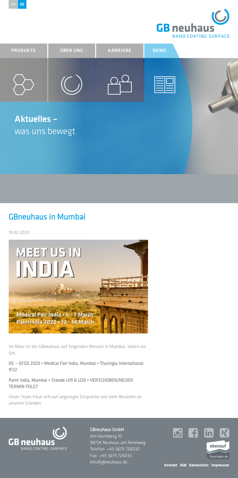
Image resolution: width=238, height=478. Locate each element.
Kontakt (170, 465)
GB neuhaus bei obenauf (218, 449)
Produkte (23, 50)
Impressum (220, 465)
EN (13, 4)
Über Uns (71, 50)
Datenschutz (199, 465)
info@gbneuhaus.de (108, 462)
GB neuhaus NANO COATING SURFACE (193, 23)
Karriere (119, 50)
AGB (183, 465)
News (160, 50)
